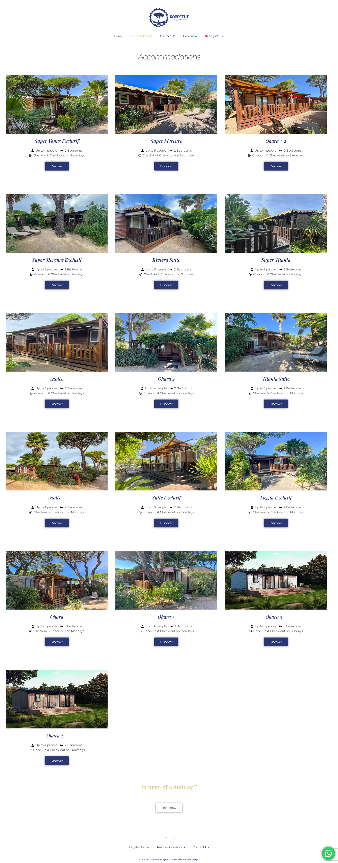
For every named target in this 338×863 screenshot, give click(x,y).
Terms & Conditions (171, 847)
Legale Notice (139, 847)
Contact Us (167, 36)
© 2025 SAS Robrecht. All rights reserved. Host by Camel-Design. (169, 860)
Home (118, 36)
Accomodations (141, 36)
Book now (190, 36)
